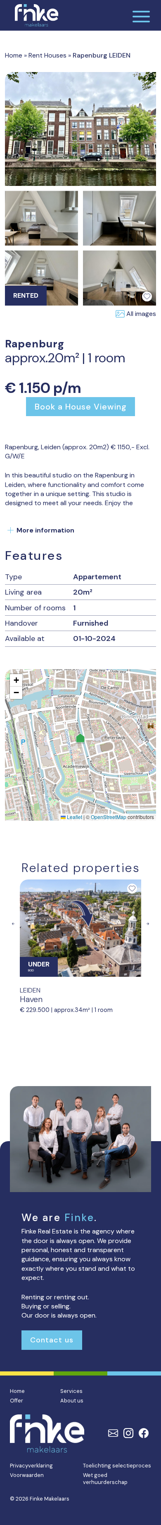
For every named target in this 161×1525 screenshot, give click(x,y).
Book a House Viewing (81, 406)
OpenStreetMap (108, 816)
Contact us (51, 1340)
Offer (16, 1400)
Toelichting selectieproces (117, 1465)
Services (71, 1391)
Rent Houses (47, 55)
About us (71, 1400)
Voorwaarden (27, 1475)
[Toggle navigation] (141, 15)
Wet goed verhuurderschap (105, 1479)
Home (13, 55)
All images (141, 313)
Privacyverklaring (31, 1465)
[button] (80, 739)
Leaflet (74, 816)
